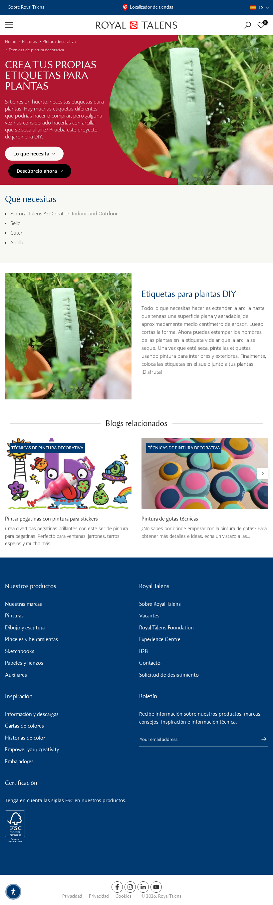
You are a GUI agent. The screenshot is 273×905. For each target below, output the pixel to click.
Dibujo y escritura (25, 627)
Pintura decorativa (59, 41)
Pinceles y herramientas (31, 639)
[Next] (262, 473)
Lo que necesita (31, 153)
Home (10, 41)
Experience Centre (159, 639)
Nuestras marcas (23, 604)
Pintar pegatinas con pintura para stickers (51, 519)
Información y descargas (32, 714)
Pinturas (29, 41)
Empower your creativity (32, 749)
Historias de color (25, 738)
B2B (143, 651)
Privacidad (72, 896)
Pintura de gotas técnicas (169, 519)
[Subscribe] (260, 739)
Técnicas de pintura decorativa (36, 50)
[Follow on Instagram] (130, 887)
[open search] (247, 25)
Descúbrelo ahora (37, 171)
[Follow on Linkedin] (143, 887)
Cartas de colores (24, 726)
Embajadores (19, 761)
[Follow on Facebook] (117, 887)
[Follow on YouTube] (156, 887)
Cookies (124, 896)
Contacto (149, 663)
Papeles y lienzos (24, 663)
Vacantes (149, 615)
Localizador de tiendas (151, 7)
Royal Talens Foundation (166, 627)
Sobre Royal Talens (26, 7)
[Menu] (45, 25)
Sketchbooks (19, 651)
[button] (260, 7)
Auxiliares (16, 675)
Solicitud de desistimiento (169, 675)
